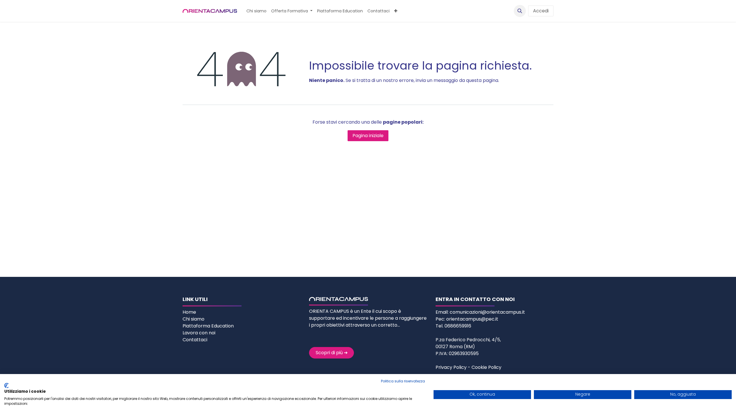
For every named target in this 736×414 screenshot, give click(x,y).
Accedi (541, 10)
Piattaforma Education (208, 326)
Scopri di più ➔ (332, 352)
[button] (520, 11)
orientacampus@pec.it (472, 319)
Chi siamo (194, 319)
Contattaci (195, 339)
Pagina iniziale (368, 135)
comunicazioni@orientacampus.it (487, 312)
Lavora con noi (199, 332)
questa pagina (482, 80)
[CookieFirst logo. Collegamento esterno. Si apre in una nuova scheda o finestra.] (6, 385)
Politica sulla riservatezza (403, 381)
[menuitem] (256, 11)
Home (190, 312)
